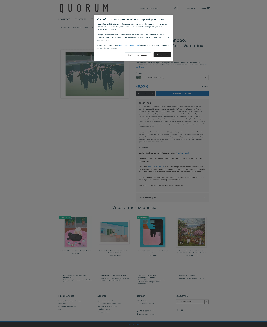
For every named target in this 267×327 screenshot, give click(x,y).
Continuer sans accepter (138, 55)
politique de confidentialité (129, 45)
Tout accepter (162, 55)
